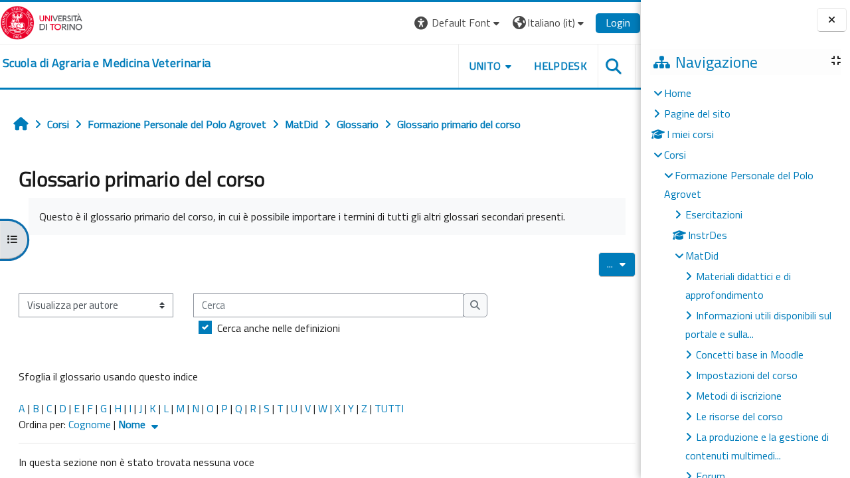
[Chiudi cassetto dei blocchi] (832, 20)
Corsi (675, 155)
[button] (458, 23)
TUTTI (389, 408)
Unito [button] (485, 66)
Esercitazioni (713, 214)
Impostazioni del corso (747, 375)
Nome (133, 424)
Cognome (89, 424)
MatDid (702, 256)
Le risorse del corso (739, 416)
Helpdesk (560, 66)
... (621, 264)
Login (618, 23)
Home (677, 93)
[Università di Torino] (41, 21)
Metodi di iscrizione (739, 396)
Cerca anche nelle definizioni (278, 328)
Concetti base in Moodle (750, 354)
